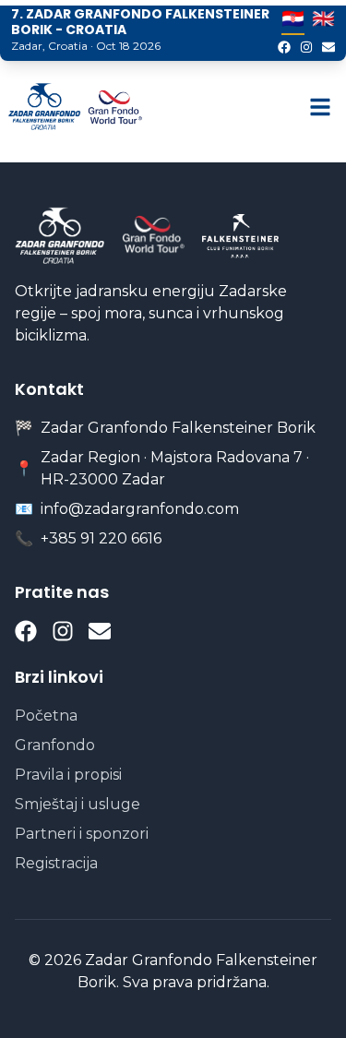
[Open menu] (320, 107)
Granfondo (55, 745)
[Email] (328, 47)
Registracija (56, 863)
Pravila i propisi (68, 774)
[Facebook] (284, 47)
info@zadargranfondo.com (140, 509)
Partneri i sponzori (82, 833)
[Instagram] (306, 47)
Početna (46, 715)
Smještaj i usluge (77, 804)
